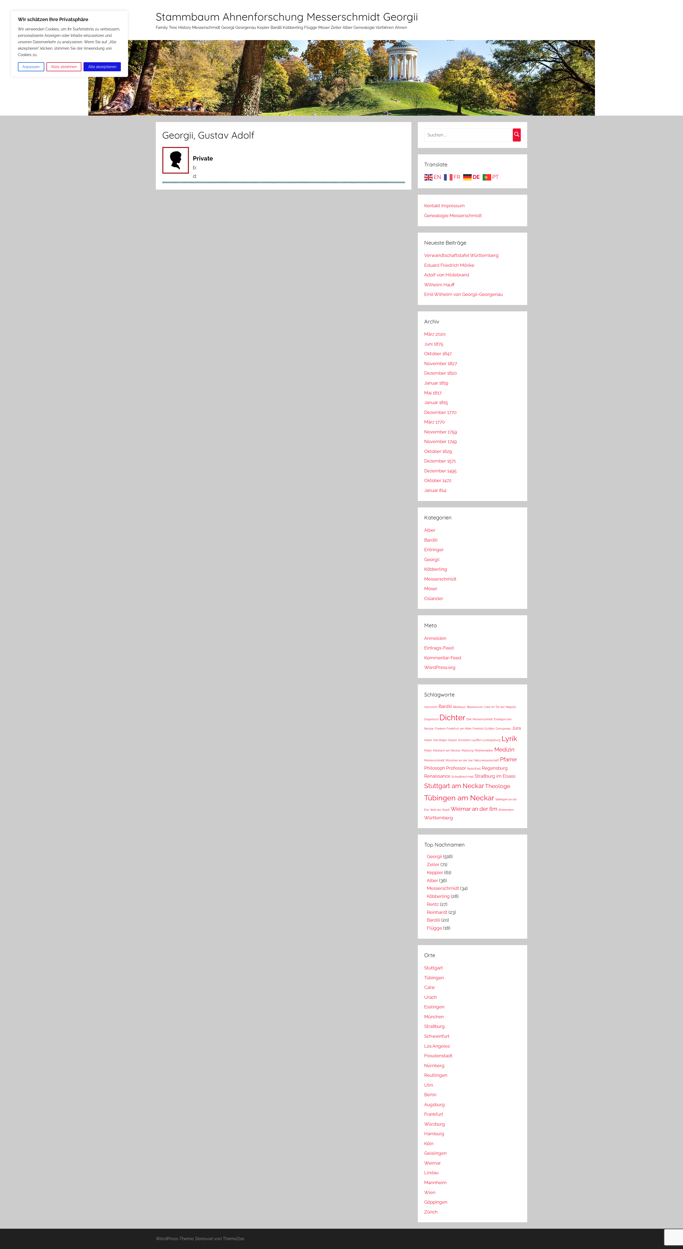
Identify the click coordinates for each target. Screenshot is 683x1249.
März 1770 (434, 422)
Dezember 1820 (440, 373)
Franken (440, 728)
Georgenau (503, 728)
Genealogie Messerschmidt (453, 215)
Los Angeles (437, 1046)
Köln (429, 1143)
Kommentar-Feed (442, 657)
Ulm (428, 1085)
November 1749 (440, 441)
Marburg (468, 750)
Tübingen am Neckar (459, 798)
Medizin (504, 749)
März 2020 (435, 334)
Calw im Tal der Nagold (500, 706)
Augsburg (434, 1104)
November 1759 (440, 431)
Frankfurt (433, 1114)
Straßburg (434, 1026)
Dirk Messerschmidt (479, 719)
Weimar (432, 1163)
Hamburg (434, 1133)
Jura (516, 728)
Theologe (497, 786)
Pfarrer (508, 759)
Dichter (452, 717)
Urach (430, 997)
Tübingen (434, 977)
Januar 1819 (436, 383)
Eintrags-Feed (439, 648)
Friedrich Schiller (483, 728)
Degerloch (431, 719)
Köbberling (435, 569)
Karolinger (440, 740)
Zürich (431, 1212)
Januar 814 (435, 490)
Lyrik (509, 738)
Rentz (433, 904)
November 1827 (440, 363)
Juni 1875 (433, 344)
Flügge (434, 928)
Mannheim (435, 1182)
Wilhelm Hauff (439, 284)
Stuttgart (433, 967)
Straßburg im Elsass (495, 776)
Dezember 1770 (440, 412)
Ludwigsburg (491, 740)
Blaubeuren (475, 706)
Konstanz (464, 740)
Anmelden (435, 638)
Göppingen (435, 1202)
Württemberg (438, 817)
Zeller (433, 864)
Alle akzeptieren (102, 67)
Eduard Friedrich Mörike (449, 265)
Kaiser (428, 740)
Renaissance (437, 776)
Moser (430, 588)
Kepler (452, 740)
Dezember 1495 (440, 470)
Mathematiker (484, 750)
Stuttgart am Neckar (454, 786)
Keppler (435, 872)
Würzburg (434, 1124)
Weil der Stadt (440, 809)
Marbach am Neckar (446, 750)
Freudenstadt (438, 1055)
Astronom (431, 706)
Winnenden (506, 809)
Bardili (431, 540)
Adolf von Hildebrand (446, 274)
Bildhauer (459, 706)
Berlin (430, 1094)
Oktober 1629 (438, 451)
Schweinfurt (437, 1036)
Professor (456, 768)
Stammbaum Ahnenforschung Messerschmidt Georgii (287, 16)
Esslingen (434, 1006)
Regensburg (495, 768)
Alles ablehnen (64, 67)
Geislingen (435, 1153)
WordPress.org (439, 667)
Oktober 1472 (437, 480)
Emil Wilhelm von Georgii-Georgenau (463, 294)
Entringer (434, 549)
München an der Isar (459, 760)
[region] (69, 44)
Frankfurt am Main (459, 728)
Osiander (433, 598)
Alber (429, 530)
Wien (429, 1192)
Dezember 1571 (440, 461)
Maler (428, 750)
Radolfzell (474, 768)
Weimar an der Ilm (474, 808)
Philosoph (434, 768)
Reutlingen (435, 1075)
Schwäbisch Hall (462, 776)
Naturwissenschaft (486, 760)
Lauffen (476, 740)
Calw (429, 987)
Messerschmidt (440, 579)
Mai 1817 (433, 393)
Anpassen (30, 67)
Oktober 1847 (438, 353)
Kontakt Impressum (444, 205)
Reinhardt (437, 912)
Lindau (431, 1172)
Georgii (431, 559)
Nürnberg (434, 1065)
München (434, 1016)
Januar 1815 (436, 402)
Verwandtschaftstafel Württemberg (461, 255)
